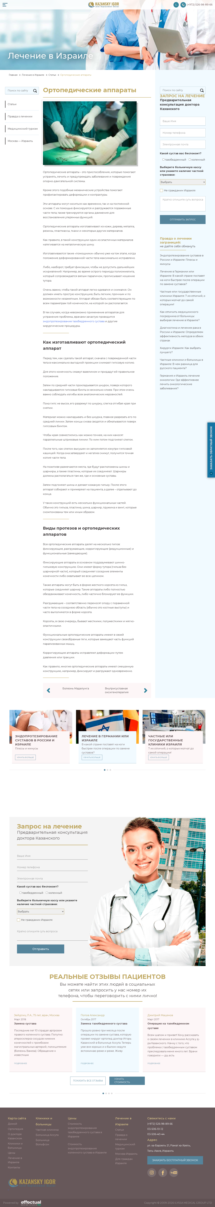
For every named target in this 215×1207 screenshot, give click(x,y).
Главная (12, 75)
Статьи (52, 75)
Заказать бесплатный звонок (175, 1160)
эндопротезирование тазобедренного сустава (74, 321)
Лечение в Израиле (33, 75)
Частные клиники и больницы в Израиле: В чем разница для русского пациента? (181, 364)
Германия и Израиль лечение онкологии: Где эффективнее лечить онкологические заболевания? (180, 382)
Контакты (14, 1167)
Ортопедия (15, 1129)
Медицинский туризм (23, 128)
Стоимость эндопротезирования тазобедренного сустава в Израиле (85, 1130)
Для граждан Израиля (124, 1161)
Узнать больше (25, 757)
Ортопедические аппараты (75, 75)
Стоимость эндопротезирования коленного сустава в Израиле (87, 1148)
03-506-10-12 (155, 1129)
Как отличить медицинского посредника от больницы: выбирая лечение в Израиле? (180, 316)
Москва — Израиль (20, 141)
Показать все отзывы (88, 1080)
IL (176, 4)
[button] (104, 770)
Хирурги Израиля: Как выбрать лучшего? (180, 350)
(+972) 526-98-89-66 (160, 1123)
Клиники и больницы (15, 1145)
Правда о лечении (20, 116)
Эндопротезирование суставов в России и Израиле (36, 740)
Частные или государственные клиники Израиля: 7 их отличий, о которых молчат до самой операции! (182, 298)
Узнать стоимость (122, 1081)
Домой (12, 1123)
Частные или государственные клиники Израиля (165, 740)
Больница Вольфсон (42, 1142)
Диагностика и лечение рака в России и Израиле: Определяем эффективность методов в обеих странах (181, 334)
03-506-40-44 (155, 1134)
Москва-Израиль (126, 1153)
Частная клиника (47, 1129)
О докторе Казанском (15, 1136)
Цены (11, 1152)
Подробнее (20, 1063)
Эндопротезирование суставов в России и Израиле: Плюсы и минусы (182, 259)
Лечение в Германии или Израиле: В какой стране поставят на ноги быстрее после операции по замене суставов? (182, 278)
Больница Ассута (47, 1134)
